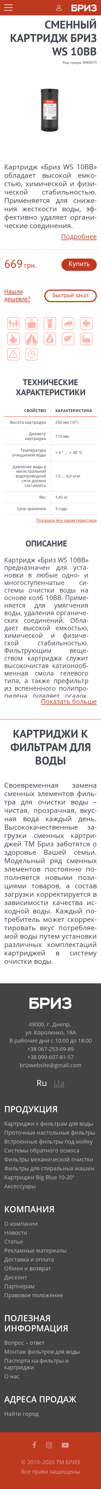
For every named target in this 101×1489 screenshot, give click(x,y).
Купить (79, 264)
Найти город (21, 1413)
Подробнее (79, 236)
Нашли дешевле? (17, 295)
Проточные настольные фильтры (49, 1132)
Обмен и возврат (27, 1268)
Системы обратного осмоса (41, 1150)
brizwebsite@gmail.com (51, 1065)
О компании (21, 1223)
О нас (12, 1376)
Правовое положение (33, 1295)
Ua (59, 1082)
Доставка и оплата (29, 1259)
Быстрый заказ (70, 296)
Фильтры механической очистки (48, 1159)
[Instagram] (50, 1445)
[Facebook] (35, 1445)
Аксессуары (20, 1186)
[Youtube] (65, 1445)
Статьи (13, 1241)
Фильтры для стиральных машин (49, 1168)
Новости (15, 1232)
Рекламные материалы (35, 1250)
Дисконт (15, 1277)
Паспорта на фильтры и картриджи (36, 1364)
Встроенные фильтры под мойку (48, 1141)
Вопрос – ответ (24, 1342)
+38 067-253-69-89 (50, 1049)
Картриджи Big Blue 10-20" (39, 1177)
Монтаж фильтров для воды (42, 1351)
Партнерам (19, 1286)
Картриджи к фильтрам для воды (48, 1123)
